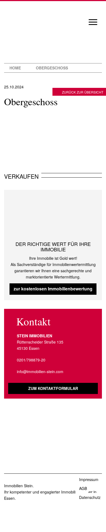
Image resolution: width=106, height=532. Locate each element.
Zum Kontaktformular (53, 388)
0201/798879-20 (31, 360)
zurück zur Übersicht (82, 92)
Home (15, 67)
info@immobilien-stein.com (40, 371)
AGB (83, 488)
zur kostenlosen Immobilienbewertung (53, 289)
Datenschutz (90, 497)
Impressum (88, 479)
